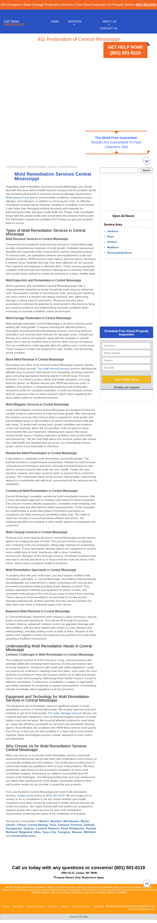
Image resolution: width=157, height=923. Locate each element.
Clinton (112, 241)
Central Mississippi (15, 166)
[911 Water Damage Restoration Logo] (146, 31)
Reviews (18, 906)
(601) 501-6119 (146, 4)
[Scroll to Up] (147, 883)
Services (74, 21)
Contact (52, 906)
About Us (109, 21)
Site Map (98, 906)
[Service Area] (128, 321)
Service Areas (35, 906)
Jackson (112, 231)
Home (55, 21)
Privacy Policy (80, 906)
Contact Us (108, 28)
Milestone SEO (147, 906)
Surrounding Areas (119, 252)
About (64, 906)
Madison (113, 247)
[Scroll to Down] (147, 161)
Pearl (110, 236)
